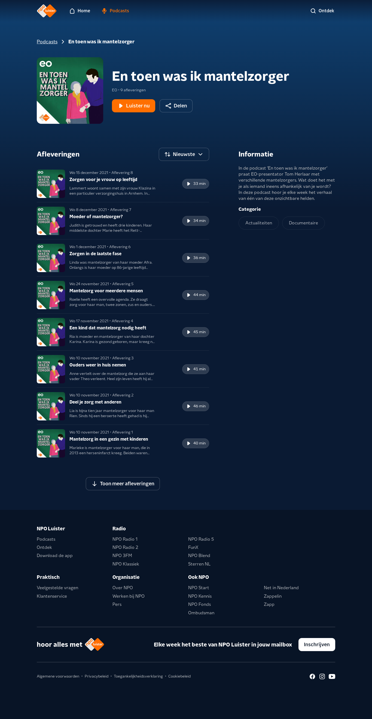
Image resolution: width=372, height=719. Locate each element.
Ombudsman (201, 613)
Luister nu (138, 106)
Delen (180, 106)
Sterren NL (199, 564)
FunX (193, 547)
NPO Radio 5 (201, 539)
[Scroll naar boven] (358, 711)
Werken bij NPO (128, 596)
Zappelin (273, 596)
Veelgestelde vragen (57, 588)
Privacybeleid (96, 676)
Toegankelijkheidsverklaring (138, 676)
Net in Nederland (281, 588)
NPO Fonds (199, 604)
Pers (116, 604)
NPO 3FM (122, 555)
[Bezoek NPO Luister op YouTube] (332, 676)
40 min (199, 443)
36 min (199, 257)
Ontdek (44, 547)
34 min (199, 220)
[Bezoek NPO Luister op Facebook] (312, 676)
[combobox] (184, 154)
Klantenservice (52, 596)
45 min (199, 331)
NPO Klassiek (125, 564)
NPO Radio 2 (125, 547)
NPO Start (198, 588)
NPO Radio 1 (125, 539)
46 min (199, 406)
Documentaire (303, 223)
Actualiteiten (258, 223)
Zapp (269, 604)
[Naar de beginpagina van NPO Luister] (47, 10)
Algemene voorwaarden (58, 676)
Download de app (55, 555)
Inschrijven (317, 644)
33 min (199, 183)
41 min (199, 368)
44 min (199, 294)
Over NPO (122, 588)
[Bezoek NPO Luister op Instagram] (322, 676)
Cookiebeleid (179, 676)
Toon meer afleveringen (127, 483)
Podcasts (47, 41)
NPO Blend (199, 555)
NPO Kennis (200, 596)
